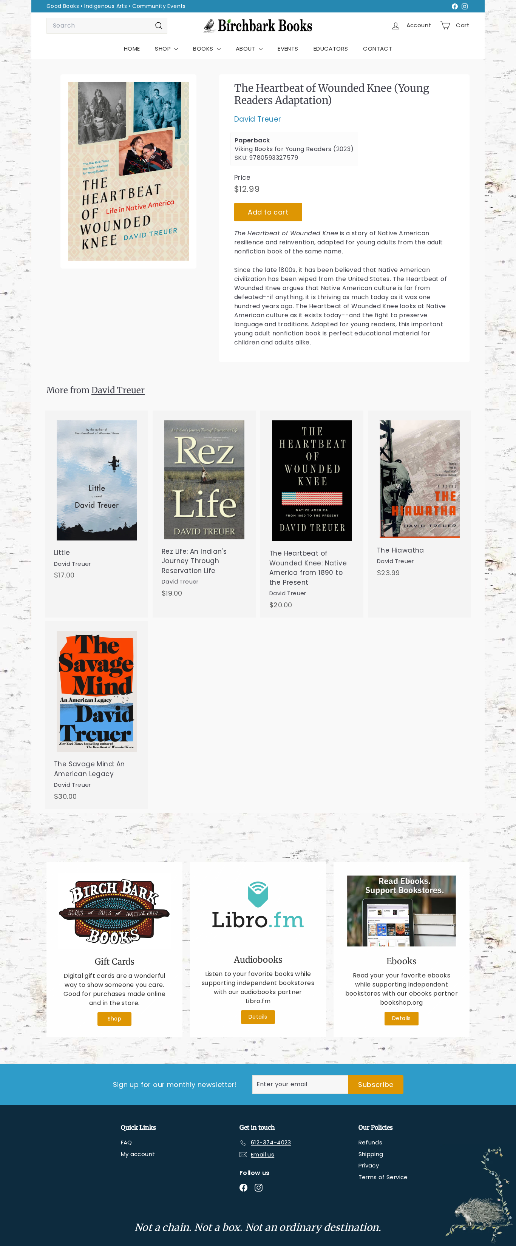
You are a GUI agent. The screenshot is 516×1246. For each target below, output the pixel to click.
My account (138, 1154)
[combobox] (106, 26)
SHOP (163, 48)
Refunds (370, 1142)
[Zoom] (128, 171)
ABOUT (246, 48)
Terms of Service (383, 1177)
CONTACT (377, 48)
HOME (132, 48)
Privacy (368, 1165)
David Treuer (257, 119)
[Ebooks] (401, 911)
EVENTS (288, 48)
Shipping (370, 1154)
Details (258, 1017)
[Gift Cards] (114, 911)
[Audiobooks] (258, 910)
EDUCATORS (331, 48)
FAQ (126, 1142)
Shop (115, 1018)
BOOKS (204, 48)
